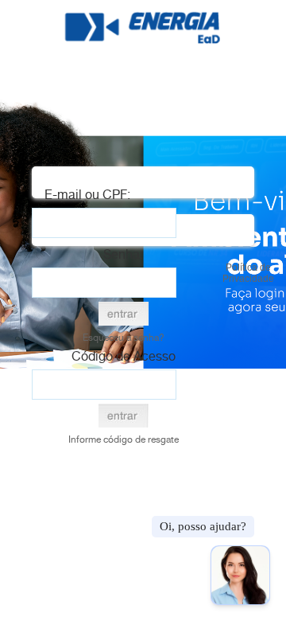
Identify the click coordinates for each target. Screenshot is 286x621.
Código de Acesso (124, 356)
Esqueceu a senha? (123, 337)
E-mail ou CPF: (87, 194)
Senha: (123, 254)
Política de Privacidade (248, 273)
